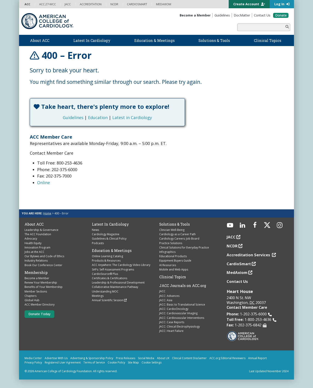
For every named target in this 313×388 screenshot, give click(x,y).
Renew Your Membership (41, 282)
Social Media (146, 358)
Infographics (167, 252)
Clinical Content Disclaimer (189, 358)
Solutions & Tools (174, 224)
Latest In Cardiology (110, 224)
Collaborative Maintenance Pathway (115, 287)
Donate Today (39, 314)
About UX (163, 358)
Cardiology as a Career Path (177, 234)
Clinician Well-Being (171, 230)
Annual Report (257, 358)
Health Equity (33, 243)
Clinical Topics (172, 277)
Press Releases (125, 358)
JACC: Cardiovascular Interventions (181, 318)
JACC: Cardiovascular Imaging (178, 313)
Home (47, 213)
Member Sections (36, 291)
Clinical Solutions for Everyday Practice (184, 247)
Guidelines (73, 117)
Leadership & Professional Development (118, 282)
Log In (279, 4)
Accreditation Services (249, 254)
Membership (36, 272)
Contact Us (237, 281)
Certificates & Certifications (109, 278)
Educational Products (173, 256)
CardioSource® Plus (105, 274)
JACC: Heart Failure (171, 331)
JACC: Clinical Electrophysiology (179, 326)
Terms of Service (94, 362)
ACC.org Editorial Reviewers (227, 358)
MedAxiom (237, 272)
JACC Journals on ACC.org (182, 285)
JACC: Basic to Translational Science (182, 304)
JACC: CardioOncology (173, 309)
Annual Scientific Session (107, 300)
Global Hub (32, 300)
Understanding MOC (105, 291)
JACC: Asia (165, 300)
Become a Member (37, 278)
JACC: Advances (169, 296)
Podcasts (98, 243)
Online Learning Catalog (107, 256)
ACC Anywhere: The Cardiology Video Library (121, 265)
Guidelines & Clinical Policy (109, 238)
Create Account (246, 4)
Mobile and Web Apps (173, 269)
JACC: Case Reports (171, 322)
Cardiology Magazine (105, 234)
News (95, 230)
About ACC (34, 224)
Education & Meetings (112, 250)
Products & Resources (106, 260)
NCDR (232, 246)
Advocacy (31, 238)
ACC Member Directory (40, 304)
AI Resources (167, 265)
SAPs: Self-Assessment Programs (113, 269)
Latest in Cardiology (132, 117)
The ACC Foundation (38, 234)
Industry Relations (36, 260)
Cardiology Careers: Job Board (179, 238)
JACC (162, 291)
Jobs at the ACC (34, 252)
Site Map (133, 362)
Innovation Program (37, 247)
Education (98, 117)
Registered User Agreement (63, 362)
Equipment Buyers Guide (175, 260)
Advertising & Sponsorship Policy (91, 358)
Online (43, 182)
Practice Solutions (170, 243)
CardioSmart (239, 263)
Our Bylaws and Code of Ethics (44, 256)
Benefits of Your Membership (44, 287)
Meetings (98, 296)
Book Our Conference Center (43, 265)
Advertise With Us (56, 358)
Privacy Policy (33, 362)
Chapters (30, 296)
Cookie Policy (116, 362)
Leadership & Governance (41, 230)
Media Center (33, 358)
